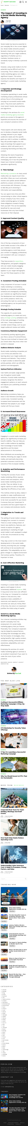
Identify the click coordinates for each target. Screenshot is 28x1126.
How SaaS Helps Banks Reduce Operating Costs (12, 839)
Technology (5, 1049)
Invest (21, 662)
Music (3, 1032)
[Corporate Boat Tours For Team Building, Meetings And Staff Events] (14, 798)
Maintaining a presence (8, 173)
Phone (4, 1037)
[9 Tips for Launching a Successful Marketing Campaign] (14, 740)
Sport (3, 1046)
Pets (3, 1035)
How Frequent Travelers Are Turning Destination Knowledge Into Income (17, 1096)
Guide (10, 662)
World (3, 1055)
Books (4, 994)
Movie (3, 1029)
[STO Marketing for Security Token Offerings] (14, 716)
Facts (3, 1007)
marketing (5, 663)
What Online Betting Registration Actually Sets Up (17, 908)
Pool (3, 1038)
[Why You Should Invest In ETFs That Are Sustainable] (14, 764)
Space (4, 1044)
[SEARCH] (23, 2)
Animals (4, 989)
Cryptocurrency (6, 999)
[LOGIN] (20, 2)
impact (16, 662)
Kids (3, 1024)
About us (22, 1122)
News (3, 1033)
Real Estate (5, 1040)
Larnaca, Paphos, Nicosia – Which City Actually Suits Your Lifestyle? (18, 926)
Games (4, 1011)
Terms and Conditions (13, 1122)
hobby (4, 1019)
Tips (3, 1051)
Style (3, 1048)
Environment (5, 1005)
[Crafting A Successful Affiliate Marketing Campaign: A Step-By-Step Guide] (14, 690)
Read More (12, 911)
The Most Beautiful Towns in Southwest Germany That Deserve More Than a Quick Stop (17, 917)
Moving (4, 1030)
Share (3, 26)
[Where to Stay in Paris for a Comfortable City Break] (4, 959)
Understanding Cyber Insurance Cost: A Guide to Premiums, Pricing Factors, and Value (13, 867)
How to (4, 1022)
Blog (3, 992)
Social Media (5, 1043)
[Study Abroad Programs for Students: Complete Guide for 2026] (4, 967)
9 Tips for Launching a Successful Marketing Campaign (13, 753)
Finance (4, 1008)
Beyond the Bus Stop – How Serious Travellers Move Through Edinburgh (17, 975)
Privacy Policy (10, 1124)
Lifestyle (4, 1027)
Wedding (4, 1054)
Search (25, 879)
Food (3, 1010)
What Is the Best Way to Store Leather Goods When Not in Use (18, 951)
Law (3, 1026)
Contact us (18, 1124)
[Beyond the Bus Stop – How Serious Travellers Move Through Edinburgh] (4, 975)
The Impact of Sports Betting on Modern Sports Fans (17, 943)
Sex (3, 1041)
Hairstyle (4, 1015)
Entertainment (6, 1003)
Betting (4, 991)
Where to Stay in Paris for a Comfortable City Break (17, 959)
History (4, 1018)
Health (4, 1016)
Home (3, 1021)
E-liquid (4, 1000)
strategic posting (10, 318)
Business (4, 662)
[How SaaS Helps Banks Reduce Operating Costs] (14, 827)
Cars (3, 997)
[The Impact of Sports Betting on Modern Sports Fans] (4, 944)
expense (19, 589)
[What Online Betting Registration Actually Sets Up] (4, 909)
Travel (3, 893)
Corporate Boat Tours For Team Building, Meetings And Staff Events (12, 811)
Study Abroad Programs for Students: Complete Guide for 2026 (18, 967)
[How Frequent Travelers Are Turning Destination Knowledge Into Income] (14, 896)
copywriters (19, 261)
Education (5, 1002)
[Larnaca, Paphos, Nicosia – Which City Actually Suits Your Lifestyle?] (4, 926)
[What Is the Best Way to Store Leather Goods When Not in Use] (4, 951)
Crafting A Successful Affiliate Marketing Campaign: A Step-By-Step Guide (13, 704)
